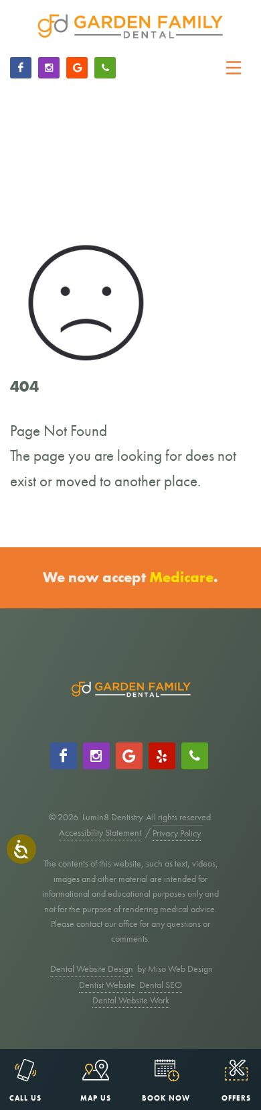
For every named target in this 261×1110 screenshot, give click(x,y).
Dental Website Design (91, 968)
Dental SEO (160, 985)
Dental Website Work (130, 1000)
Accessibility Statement (100, 832)
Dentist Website (107, 985)
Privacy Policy (177, 833)
